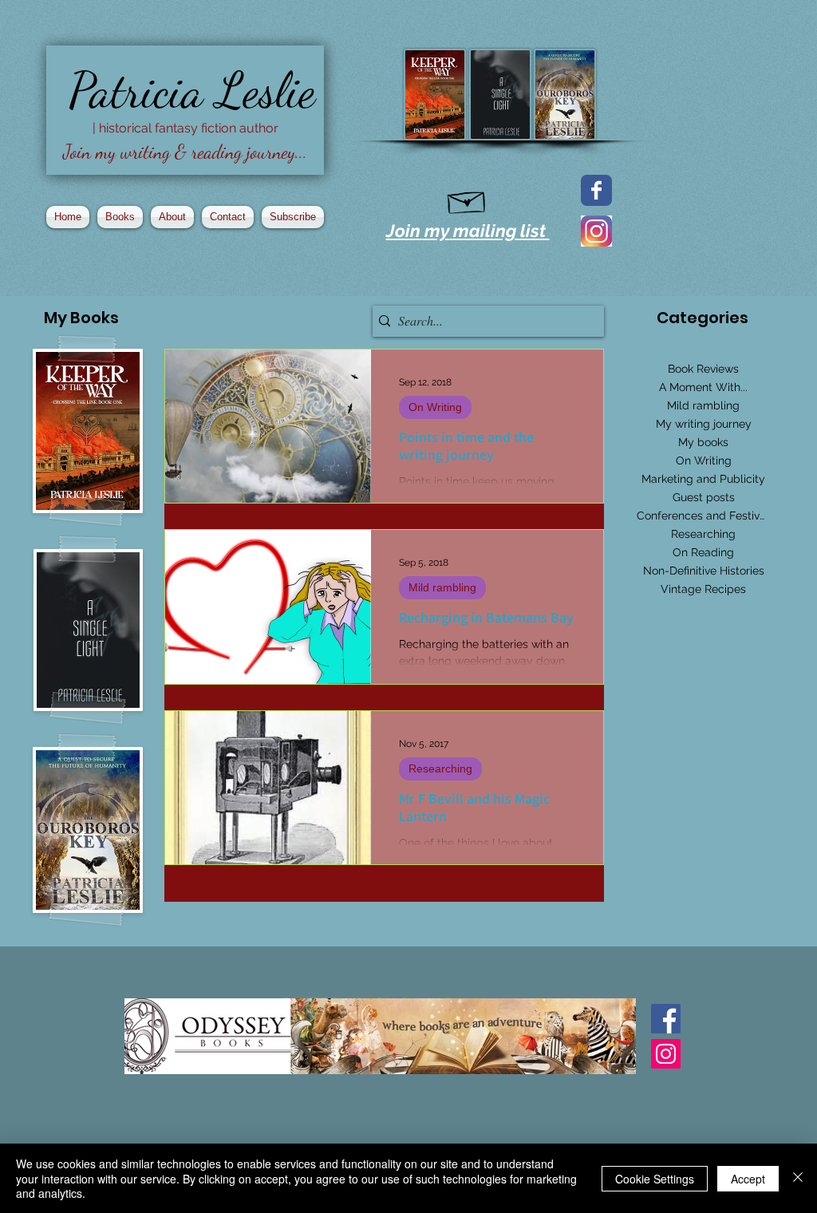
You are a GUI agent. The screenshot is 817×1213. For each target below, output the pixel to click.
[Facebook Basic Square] (666, 1018)
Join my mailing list (468, 230)
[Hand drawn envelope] (467, 199)
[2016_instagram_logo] (596, 231)
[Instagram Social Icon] (666, 1054)
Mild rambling (442, 587)
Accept (748, 1179)
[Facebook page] (596, 190)
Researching (440, 768)
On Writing (435, 407)
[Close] (797, 1178)
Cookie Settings (654, 1179)
